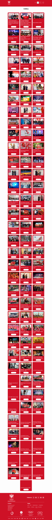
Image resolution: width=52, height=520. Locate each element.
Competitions (41, 505)
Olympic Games (35, 505)
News (28, 505)
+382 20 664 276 (10, 508)
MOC (30, 505)
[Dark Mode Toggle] (38, 3)
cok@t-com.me (10, 510)
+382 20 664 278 (10, 507)
